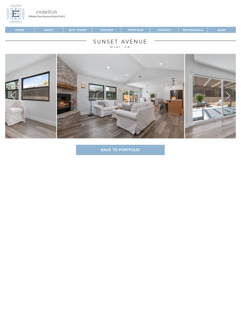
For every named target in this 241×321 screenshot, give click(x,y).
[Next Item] (227, 96)
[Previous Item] (13, 96)
